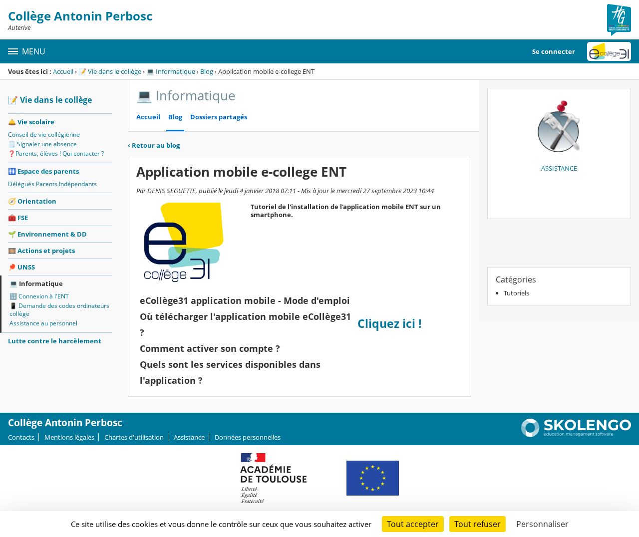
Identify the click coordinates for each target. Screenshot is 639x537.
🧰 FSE (18, 217)
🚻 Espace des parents (43, 171)
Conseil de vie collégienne (44, 134)
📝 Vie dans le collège (109, 71)
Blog (206, 71)
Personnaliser (542, 524)
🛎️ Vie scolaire (31, 121)
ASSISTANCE (559, 168)
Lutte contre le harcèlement (54, 340)
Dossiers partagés (218, 117)
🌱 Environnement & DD (47, 234)
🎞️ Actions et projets (41, 250)
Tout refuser (477, 524)
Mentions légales (69, 437)
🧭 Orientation (32, 201)
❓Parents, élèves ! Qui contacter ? (56, 153)
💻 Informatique (170, 71)
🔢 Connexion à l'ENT (39, 296)
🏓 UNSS (21, 267)
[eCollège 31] (609, 51)
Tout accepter (413, 524)
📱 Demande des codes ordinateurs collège (59, 309)
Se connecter (553, 51)
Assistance (189, 437)
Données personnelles (248, 437)
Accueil (63, 71)
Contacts (21, 437)
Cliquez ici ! (391, 323)
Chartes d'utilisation (134, 437)
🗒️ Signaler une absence (42, 144)
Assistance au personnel (43, 323)
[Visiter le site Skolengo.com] (576, 434)
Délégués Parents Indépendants (52, 184)
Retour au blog (154, 145)
